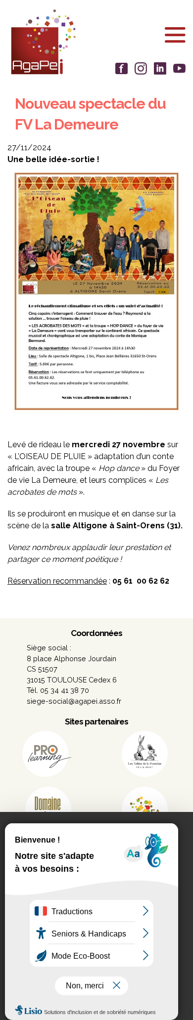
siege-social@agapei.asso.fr (74, 701)
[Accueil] (96, 42)
